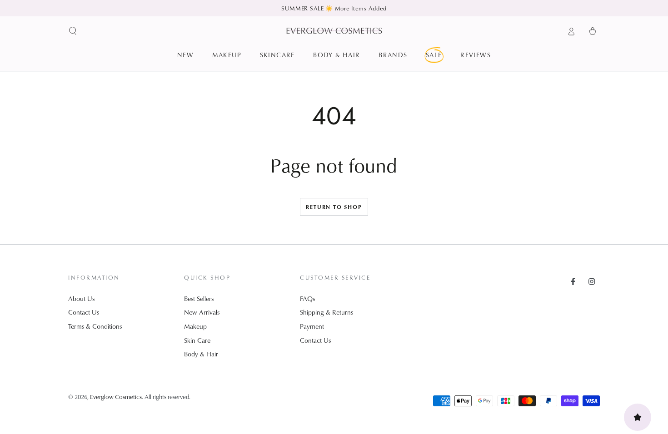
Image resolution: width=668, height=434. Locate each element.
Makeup (195, 326)
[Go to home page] (334, 30)
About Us (81, 298)
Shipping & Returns (326, 312)
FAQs (307, 298)
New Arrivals (201, 312)
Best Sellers (199, 298)
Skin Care (197, 340)
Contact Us (83, 312)
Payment (312, 326)
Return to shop (334, 207)
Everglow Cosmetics (116, 396)
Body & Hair (201, 354)
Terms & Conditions (95, 326)
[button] (73, 31)
